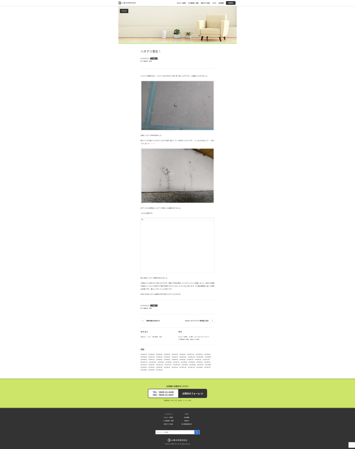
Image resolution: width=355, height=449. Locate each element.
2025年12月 (190, 354)
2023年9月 (161, 362)
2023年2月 (144, 365)
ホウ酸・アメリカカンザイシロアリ (199, 337)
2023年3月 (207, 362)
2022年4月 (151, 367)
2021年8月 (199, 367)
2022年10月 (176, 365)
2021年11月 (191, 367)
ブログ (214, 3)
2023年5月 (192, 362)
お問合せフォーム (192, 393)
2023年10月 (152, 362)
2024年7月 (151, 359)
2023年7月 (176, 362)
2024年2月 (190, 359)
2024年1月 (198, 359)
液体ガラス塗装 (205, 3)
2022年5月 (144, 367)
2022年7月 (200, 365)
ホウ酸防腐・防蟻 (193, 3)
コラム (149, 337)
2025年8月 (144, 357)
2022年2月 (167, 367)
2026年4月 (159, 354)
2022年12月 (159, 365)
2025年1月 (175, 357)
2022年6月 (208, 365)
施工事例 (155, 337)
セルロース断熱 (181, 3)
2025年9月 (207, 354)
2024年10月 (199, 357)
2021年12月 (182, 367)
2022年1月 (175, 367)
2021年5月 (151, 370)
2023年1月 (151, 365)
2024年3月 (182, 359)
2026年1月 (182, 354)
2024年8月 (144, 359)
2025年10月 (199, 354)
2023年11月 (144, 362)
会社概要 (221, 3)
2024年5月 (167, 359)
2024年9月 (208, 357)
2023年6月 (184, 362)
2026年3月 (167, 354)
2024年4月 (175, 359)
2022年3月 (159, 367)
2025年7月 (151, 357)
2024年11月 (191, 357)
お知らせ (143, 337)
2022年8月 (192, 365)
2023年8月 (168, 362)
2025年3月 (159, 357)
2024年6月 (159, 359)
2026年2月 (175, 354)
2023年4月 (199, 362)
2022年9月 (185, 365)
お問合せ (230, 3)
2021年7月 (207, 367)
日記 (154, 58)
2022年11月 (168, 365)
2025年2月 (167, 357)
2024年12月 (182, 357)
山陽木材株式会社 (129, 3)
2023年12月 (206, 359)
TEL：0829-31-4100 (163, 392)
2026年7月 (144, 354)
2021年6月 (144, 370)
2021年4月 (159, 370)
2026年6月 (151, 354)
